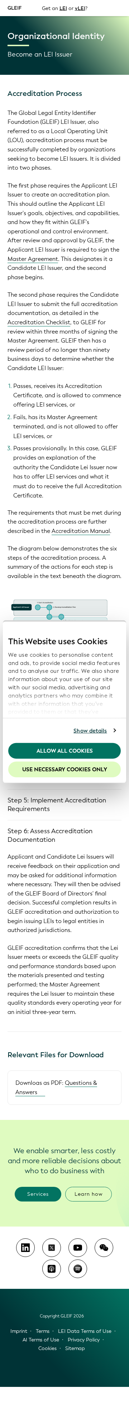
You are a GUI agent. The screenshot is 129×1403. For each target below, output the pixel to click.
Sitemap (75, 1348)
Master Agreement (33, 259)
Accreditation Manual (81, 531)
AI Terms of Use (41, 1339)
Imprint (18, 1331)
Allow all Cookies (65, 750)
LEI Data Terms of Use (84, 1331)
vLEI (80, 8)
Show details (90, 730)
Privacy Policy (84, 1339)
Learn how (89, 1194)
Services (38, 1194)
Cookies (47, 1348)
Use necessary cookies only (64, 769)
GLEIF (15, 7)
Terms (42, 1331)
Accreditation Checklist (39, 322)
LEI (63, 8)
